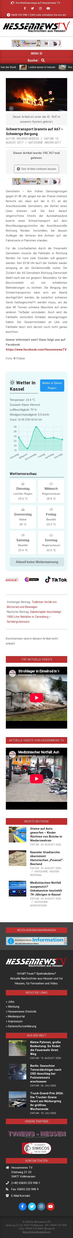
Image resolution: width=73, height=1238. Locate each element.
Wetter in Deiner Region (52, 385)
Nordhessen (38, 905)
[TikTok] (56, 579)
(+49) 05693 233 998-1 (25, 1183)
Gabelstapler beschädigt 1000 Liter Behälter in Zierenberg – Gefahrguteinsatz (34, 616)
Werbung (13, 1006)
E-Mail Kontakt (20, 1196)
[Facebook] (12, 579)
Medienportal (16, 1016)
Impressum (15, 1021)
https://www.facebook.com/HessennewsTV (36, 349)
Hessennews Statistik (22, 1011)
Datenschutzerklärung (22, 1026)
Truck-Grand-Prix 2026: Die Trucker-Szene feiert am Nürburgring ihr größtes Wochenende (46, 1101)
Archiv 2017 (53, 142)
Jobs (11, 1001)
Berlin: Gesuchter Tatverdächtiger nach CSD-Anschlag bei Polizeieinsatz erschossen (45, 1073)
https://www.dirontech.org (36, 1231)
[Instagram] (32, 579)
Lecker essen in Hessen (31, 67)
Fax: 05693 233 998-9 (25, 1189)
